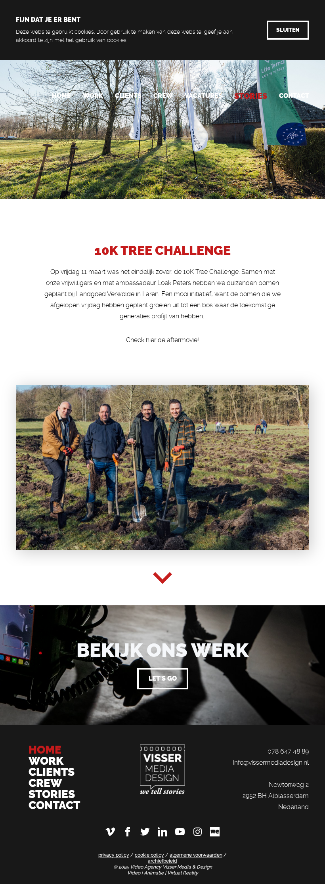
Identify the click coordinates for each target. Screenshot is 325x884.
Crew (163, 95)
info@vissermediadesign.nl (271, 762)
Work (93, 95)
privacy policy (113, 855)
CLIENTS (52, 772)
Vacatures (203, 95)
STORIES (52, 794)
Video (134, 873)
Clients (128, 95)
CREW (45, 783)
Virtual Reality (182, 873)
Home (61, 95)
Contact (294, 95)
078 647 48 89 (288, 751)
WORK (47, 760)
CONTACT (54, 805)
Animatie (154, 873)
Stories (250, 96)
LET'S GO (163, 678)
